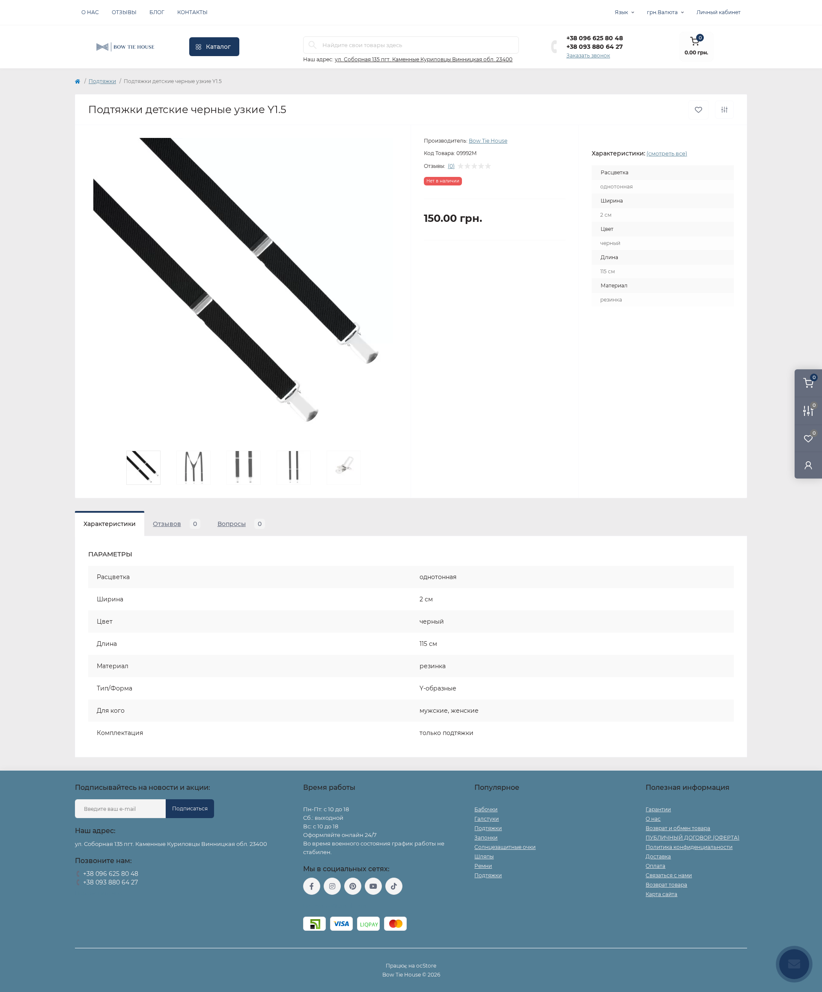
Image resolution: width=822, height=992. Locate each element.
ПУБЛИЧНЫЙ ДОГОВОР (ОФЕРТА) (692, 837)
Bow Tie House (488, 140)
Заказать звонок (588, 55)
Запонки (485, 837)
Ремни (483, 866)
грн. (662, 12)
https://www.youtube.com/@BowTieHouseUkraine (373, 886)
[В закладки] (698, 110)
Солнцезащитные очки (505, 847)
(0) (451, 166)
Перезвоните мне (98, 893)
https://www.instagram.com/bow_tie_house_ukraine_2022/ (332, 886)
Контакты (192, 12)
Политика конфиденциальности (689, 847)
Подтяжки (102, 81)
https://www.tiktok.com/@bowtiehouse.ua (393, 886)
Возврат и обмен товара (678, 828)
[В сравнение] (724, 110)
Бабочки (485, 809)
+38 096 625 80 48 (594, 38)
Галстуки (486, 819)
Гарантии (658, 809)
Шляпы (484, 856)
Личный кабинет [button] (719, 12)
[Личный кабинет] (808, 464)
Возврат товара (666, 884)
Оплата (655, 866)
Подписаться (190, 808)
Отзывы (124, 12)
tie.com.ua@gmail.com (334, 905)
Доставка (658, 856)
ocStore (426, 965)
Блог (156, 12)
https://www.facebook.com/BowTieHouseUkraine (311, 886)
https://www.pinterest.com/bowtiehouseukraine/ (352, 886)
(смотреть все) (666, 153)
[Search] (312, 45)
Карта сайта (661, 894)
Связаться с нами (669, 875)
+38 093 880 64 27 (594, 47)
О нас (90, 12)
